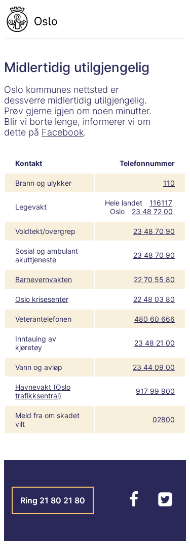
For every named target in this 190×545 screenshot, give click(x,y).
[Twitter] (165, 504)
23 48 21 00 (154, 342)
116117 (160, 202)
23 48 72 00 (152, 211)
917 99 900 (155, 391)
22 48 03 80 (154, 299)
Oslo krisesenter (41, 299)
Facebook (63, 132)
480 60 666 (154, 319)
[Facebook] (135, 504)
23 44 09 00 (154, 367)
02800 (164, 419)
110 (169, 183)
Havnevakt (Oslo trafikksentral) (42, 391)
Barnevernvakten (43, 279)
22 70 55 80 (154, 279)
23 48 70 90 (154, 231)
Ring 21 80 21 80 (52, 500)
